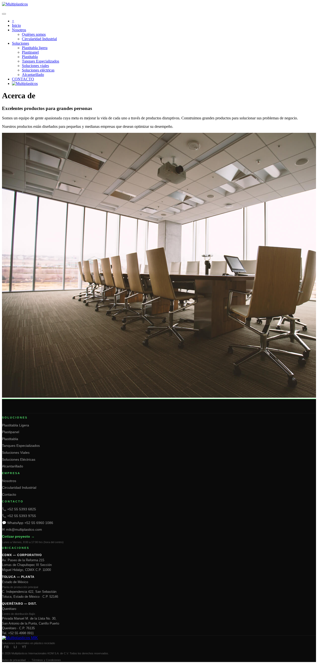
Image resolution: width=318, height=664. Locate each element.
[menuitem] (16, 25)
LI (15, 647)
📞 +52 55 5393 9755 (19, 516)
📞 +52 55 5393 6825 (19, 509)
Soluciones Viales (16, 452)
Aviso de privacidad (14, 660)
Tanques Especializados (21, 446)
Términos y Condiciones (46, 660)
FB (6, 647)
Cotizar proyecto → (18, 536)
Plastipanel (10, 432)
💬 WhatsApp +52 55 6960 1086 (27, 523)
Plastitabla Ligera (15, 425)
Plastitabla (10, 439)
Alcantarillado (12, 466)
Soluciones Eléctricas (18, 459)
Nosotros (9, 481)
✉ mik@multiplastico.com (22, 529)
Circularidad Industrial (19, 487)
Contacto (9, 494)
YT (24, 647)
